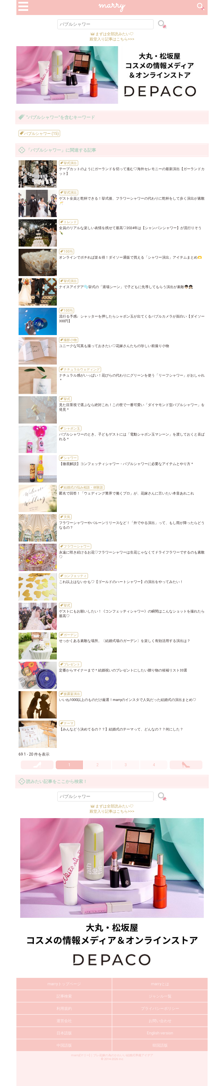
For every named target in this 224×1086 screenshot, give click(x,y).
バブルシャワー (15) (41, 133)
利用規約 (64, 1008)
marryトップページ (64, 984)
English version (160, 1033)
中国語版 (64, 1045)
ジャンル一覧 (160, 996)
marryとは (160, 984)
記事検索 (64, 996)
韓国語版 (160, 1045)
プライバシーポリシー (160, 1008)
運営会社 (64, 1021)
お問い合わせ (160, 1021)
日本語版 (64, 1033)
